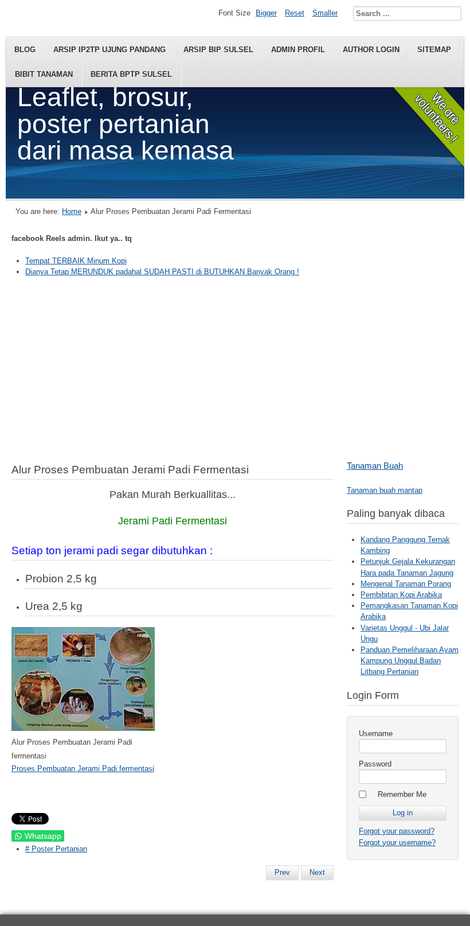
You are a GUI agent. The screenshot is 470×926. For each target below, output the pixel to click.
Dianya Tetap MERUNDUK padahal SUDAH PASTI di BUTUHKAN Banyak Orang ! (162, 271)
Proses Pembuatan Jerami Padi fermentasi (82, 768)
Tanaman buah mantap (384, 490)
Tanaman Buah (375, 465)
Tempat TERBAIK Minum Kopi (76, 260)
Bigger (266, 13)
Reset (294, 13)
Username (376, 733)
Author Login (371, 49)
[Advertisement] (235, 368)
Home (71, 211)
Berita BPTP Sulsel (131, 74)
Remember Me (402, 794)
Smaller (325, 13)
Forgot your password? (396, 831)
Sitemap (434, 49)
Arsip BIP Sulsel (218, 49)
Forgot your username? (397, 842)
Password (375, 764)
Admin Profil (298, 49)
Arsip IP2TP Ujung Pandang (109, 49)
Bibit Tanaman (44, 74)
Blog (25, 49)
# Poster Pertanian (56, 849)
